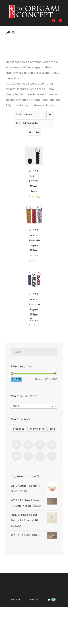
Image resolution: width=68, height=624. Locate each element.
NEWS (34, 599)
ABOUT (15, 599)
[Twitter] (40, 445)
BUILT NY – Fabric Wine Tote (34, 181)
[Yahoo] (52, 456)
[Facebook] (16, 445)
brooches (18, 428)
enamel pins (37, 428)
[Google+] (28, 456)
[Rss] (28, 445)
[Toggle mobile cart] (53, 20)
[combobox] (34, 406)
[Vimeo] (52, 445)
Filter (16, 379)
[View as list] (37, 132)
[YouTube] (16, 456)
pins (52, 428)
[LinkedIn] (40, 456)
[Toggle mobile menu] (61, 20)
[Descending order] (49, 114)
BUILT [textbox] (33, 406)
